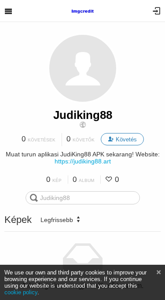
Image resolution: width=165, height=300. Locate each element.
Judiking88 (82, 115)
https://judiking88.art (83, 161)
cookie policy (20, 292)
